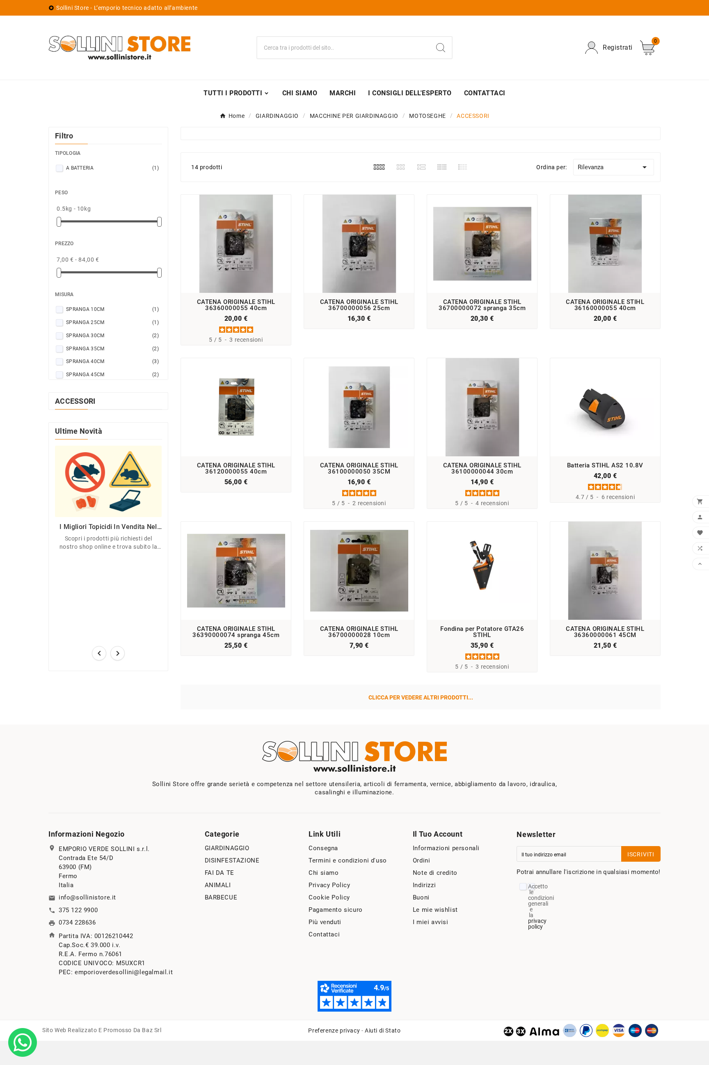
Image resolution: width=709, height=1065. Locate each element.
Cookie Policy (329, 897)
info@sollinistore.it (87, 897)
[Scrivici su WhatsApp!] (22, 1042)
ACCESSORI (75, 401)
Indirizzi (424, 885)
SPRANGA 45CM (112, 374)
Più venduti (325, 922)
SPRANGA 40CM (112, 361)
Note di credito (435, 872)
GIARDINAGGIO (227, 848)
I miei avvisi (430, 922)
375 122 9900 (78, 910)
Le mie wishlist (435, 909)
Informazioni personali (446, 848)
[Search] (440, 47)
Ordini (421, 860)
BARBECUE (221, 897)
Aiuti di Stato (382, 1030)
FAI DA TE (219, 872)
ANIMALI (218, 885)
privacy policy (537, 924)
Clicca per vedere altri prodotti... (420, 697)
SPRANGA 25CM (112, 322)
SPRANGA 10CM (112, 309)
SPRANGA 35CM (112, 349)
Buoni (421, 897)
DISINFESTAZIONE (232, 860)
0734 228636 (77, 922)
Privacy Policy (329, 885)
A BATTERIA (112, 168)
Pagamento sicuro (336, 909)
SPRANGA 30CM (112, 335)
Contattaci (324, 934)
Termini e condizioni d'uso (348, 860)
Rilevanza (614, 167)
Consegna (323, 848)
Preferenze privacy (334, 1030)
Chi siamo (323, 872)
